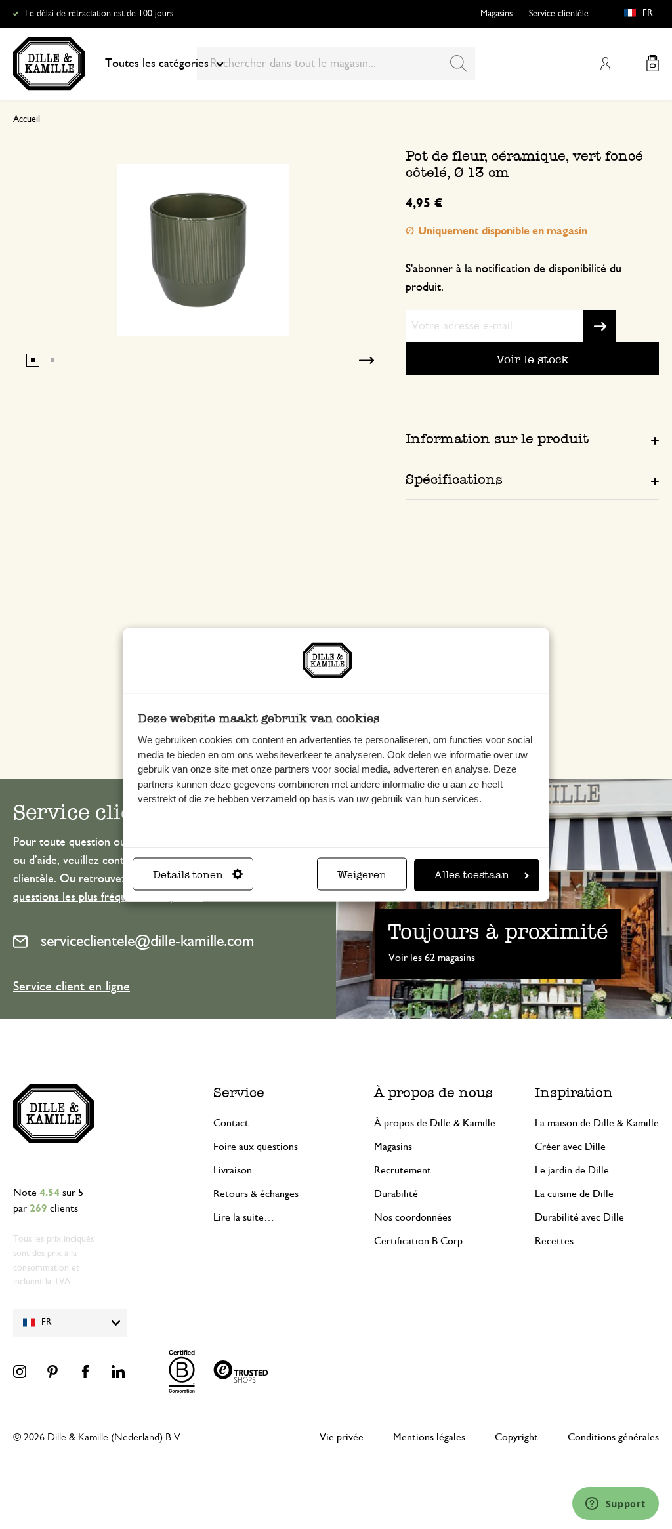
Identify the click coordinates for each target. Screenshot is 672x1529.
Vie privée (342, 1437)
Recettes (554, 1241)
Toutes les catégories (157, 64)
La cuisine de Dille (574, 1194)
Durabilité (396, 1194)
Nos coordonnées (413, 1217)
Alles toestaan (471, 874)
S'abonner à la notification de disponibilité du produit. (513, 278)
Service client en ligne (71, 986)
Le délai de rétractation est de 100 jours (99, 13)
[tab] (532, 438)
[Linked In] (118, 1371)
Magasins (496, 13)
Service (238, 1092)
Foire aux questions (255, 1146)
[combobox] (336, 63)
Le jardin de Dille (572, 1170)
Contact (231, 1123)
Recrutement (402, 1170)
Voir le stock (532, 359)
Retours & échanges (256, 1194)
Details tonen (188, 874)
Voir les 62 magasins (431, 957)
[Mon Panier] (652, 63)
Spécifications (454, 479)
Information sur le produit (497, 438)
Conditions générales (613, 1437)
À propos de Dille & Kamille (434, 1123)
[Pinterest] (52, 1371)
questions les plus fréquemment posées (108, 897)
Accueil (26, 119)
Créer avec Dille (570, 1146)
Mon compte (605, 63)
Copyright (516, 1437)
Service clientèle (559, 13)
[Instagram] (19, 1371)
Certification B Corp (418, 1241)
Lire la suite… (243, 1217)
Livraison (232, 1170)
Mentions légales (429, 1437)
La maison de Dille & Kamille (597, 1123)
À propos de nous (433, 1092)
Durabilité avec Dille (579, 1217)
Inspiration (574, 1092)
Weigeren (362, 874)
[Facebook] (85, 1371)
